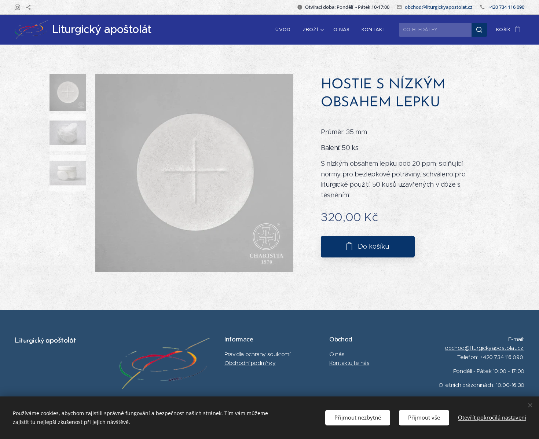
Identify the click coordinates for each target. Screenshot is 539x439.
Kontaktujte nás (349, 362)
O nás (336, 354)
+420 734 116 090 (506, 7)
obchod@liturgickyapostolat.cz (438, 7)
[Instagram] (17, 7)
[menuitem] (285, 30)
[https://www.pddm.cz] (28, 7)
